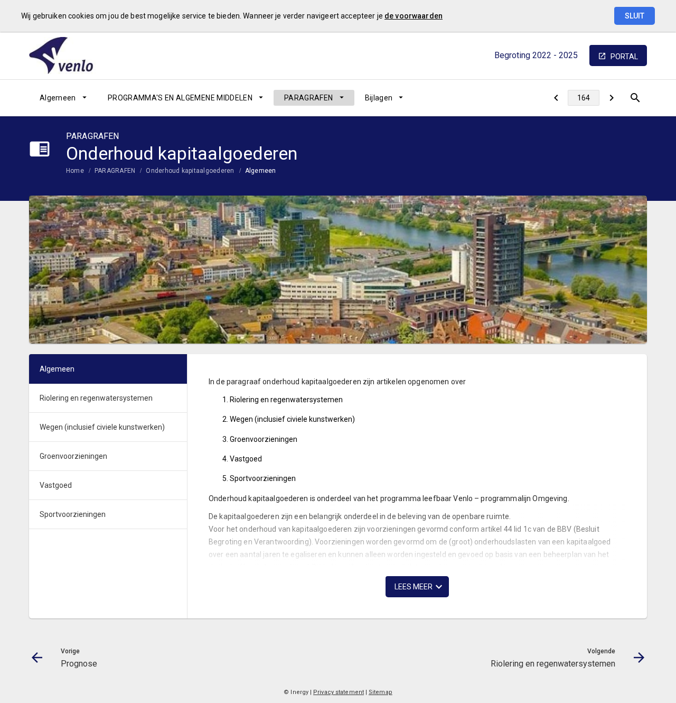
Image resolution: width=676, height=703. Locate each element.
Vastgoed (56, 485)
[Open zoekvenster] (635, 98)
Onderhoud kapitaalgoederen (190, 170)
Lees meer (414, 586)
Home (75, 170)
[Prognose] (556, 98)
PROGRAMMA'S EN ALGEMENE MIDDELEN (180, 98)
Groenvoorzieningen (73, 456)
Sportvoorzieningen (73, 514)
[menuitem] (63, 98)
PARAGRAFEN (308, 98)
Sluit (634, 16)
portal (624, 56)
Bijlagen (379, 98)
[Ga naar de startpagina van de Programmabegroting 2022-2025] (68, 55)
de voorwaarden (413, 16)
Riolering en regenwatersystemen (96, 398)
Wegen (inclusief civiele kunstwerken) (102, 427)
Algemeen (58, 98)
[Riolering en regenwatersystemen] (611, 98)
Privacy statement (338, 692)
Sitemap (380, 692)
